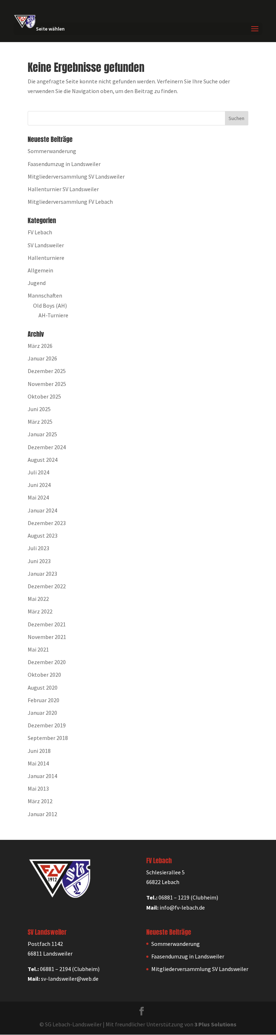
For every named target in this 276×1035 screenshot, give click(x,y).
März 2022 (40, 611)
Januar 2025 (42, 434)
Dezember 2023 (47, 522)
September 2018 (48, 737)
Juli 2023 (38, 548)
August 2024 (43, 459)
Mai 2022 (38, 598)
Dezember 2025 (47, 370)
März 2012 (40, 801)
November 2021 (47, 636)
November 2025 (47, 383)
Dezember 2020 (47, 662)
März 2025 (40, 421)
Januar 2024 (42, 510)
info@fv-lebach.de (182, 907)
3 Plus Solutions (215, 1024)
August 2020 (43, 687)
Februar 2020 (43, 700)
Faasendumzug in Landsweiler (64, 163)
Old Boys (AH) (50, 305)
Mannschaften (45, 295)
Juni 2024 (39, 484)
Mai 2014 (38, 763)
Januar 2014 (42, 775)
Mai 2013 (38, 788)
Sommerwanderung (52, 151)
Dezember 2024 (47, 447)
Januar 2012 (42, 814)
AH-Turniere (53, 315)
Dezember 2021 (47, 624)
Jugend (37, 282)
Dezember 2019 (47, 725)
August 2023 (43, 535)
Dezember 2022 (47, 586)
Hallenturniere (46, 257)
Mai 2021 (38, 649)
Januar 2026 (42, 358)
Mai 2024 (38, 497)
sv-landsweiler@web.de (69, 978)
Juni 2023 (39, 561)
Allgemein (40, 270)
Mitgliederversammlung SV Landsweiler (76, 176)
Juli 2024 (38, 472)
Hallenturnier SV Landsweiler (63, 189)
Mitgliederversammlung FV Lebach (70, 201)
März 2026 (40, 345)
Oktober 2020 (44, 674)
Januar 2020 (42, 712)
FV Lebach (40, 232)
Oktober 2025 (44, 396)
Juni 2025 (39, 409)
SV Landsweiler (46, 245)
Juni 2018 (39, 750)
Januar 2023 (42, 573)
